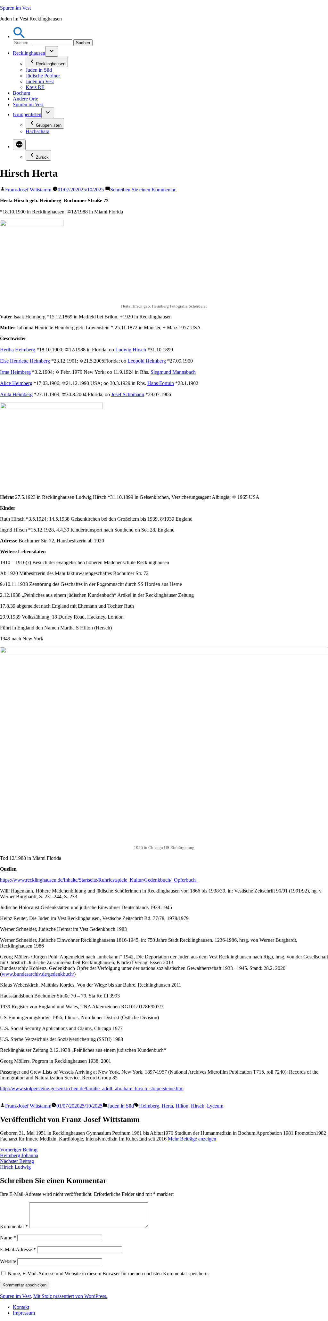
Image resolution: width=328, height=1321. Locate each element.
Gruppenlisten (27, 114)
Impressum (24, 1313)
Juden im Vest (40, 81)
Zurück (42, 157)
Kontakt (21, 1307)
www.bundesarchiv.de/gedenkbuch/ (38, 974)
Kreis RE (35, 87)
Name (8, 1237)
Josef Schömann (127, 394)
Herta (167, 1106)
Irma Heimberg (15, 372)
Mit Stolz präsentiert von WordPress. (70, 1296)
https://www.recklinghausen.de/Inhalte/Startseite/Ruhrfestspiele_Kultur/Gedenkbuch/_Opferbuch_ (99, 880)
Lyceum (215, 1106)
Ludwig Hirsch (130, 349)
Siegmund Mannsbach (173, 372)
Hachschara (37, 131)
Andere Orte (25, 98)
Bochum (21, 93)
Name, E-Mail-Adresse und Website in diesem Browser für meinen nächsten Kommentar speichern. (108, 1273)
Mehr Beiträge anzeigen (192, 1138)
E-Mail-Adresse (18, 1249)
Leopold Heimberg (146, 361)
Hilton (182, 1106)
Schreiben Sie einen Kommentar (143, 189)
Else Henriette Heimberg (25, 361)
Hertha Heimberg (17, 349)
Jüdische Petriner (43, 75)
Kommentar (14, 1226)
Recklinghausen (29, 53)
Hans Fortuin (160, 383)
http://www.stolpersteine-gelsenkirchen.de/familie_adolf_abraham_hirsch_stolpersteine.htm (92, 1088)
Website (8, 1261)
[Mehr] (19, 145)
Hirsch (197, 1106)
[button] (19, 36)
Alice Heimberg (16, 383)
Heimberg (149, 1106)
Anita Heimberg (16, 394)
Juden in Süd (39, 70)
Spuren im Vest (15, 8)
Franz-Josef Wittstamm (28, 189)
